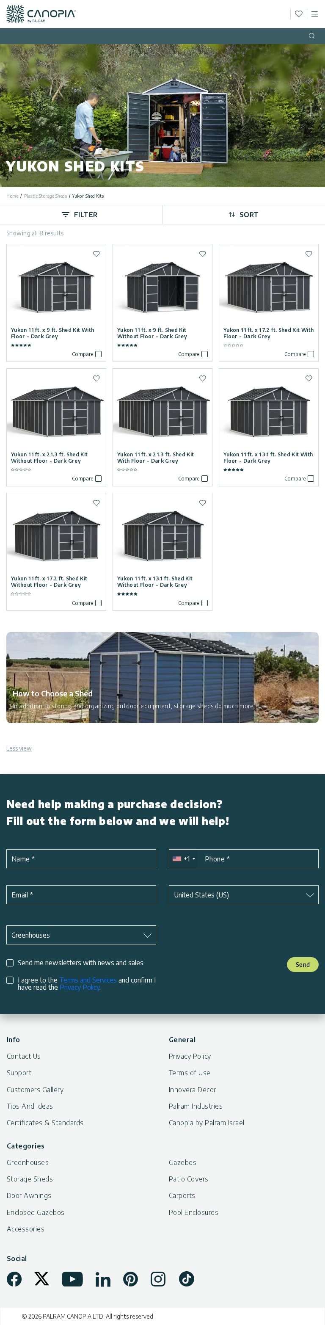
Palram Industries (196, 1106)
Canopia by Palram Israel (207, 1122)
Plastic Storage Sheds (45, 196)
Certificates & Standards (45, 1122)
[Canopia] (41, 14)
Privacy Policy (79, 987)
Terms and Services (88, 980)
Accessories (25, 1229)
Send (303, 964)
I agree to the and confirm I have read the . (87, 984)
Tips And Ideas (30, 1106)
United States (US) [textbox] (201, 895)
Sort (249, 214)
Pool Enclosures (193, 1212)
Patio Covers (189, 1179)
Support (19, 1072)
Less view (19, 748)
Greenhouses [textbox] (30, 935)
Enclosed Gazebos (36, 1212)
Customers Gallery (35, 1089)
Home (12, 196)
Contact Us (24, 1056)
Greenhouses (28, 1162)
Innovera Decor (192, 1089)
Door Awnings (29, 1195)
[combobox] (183, 859)
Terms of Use (190, 1072)
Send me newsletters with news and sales (80, 962)
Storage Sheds (30, 1179)
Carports (182, 1195)
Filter (86, 214)
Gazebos (182, 1162)
